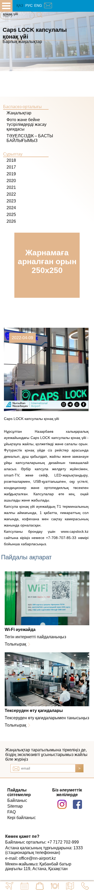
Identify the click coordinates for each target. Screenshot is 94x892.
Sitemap (15, 806)
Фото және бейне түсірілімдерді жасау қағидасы (26, 124)
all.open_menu (6, 6)
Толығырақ (15, 644)
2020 (11, 180)
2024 (11, 208)
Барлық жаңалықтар (22, 41)
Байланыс (17, 800)
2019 (11, 174)
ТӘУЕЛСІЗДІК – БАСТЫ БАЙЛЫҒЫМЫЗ (30, 138)
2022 (11, 194)
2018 (11, 160)
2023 (11, 201)
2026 (11, 221)
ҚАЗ (19, 5)
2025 (11, 214)
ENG (38, 5)
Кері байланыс (21, 817)
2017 (11, 167)
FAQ (11, 812)
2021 (11, 187)
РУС (29, 5)
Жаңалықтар (19, 113)
